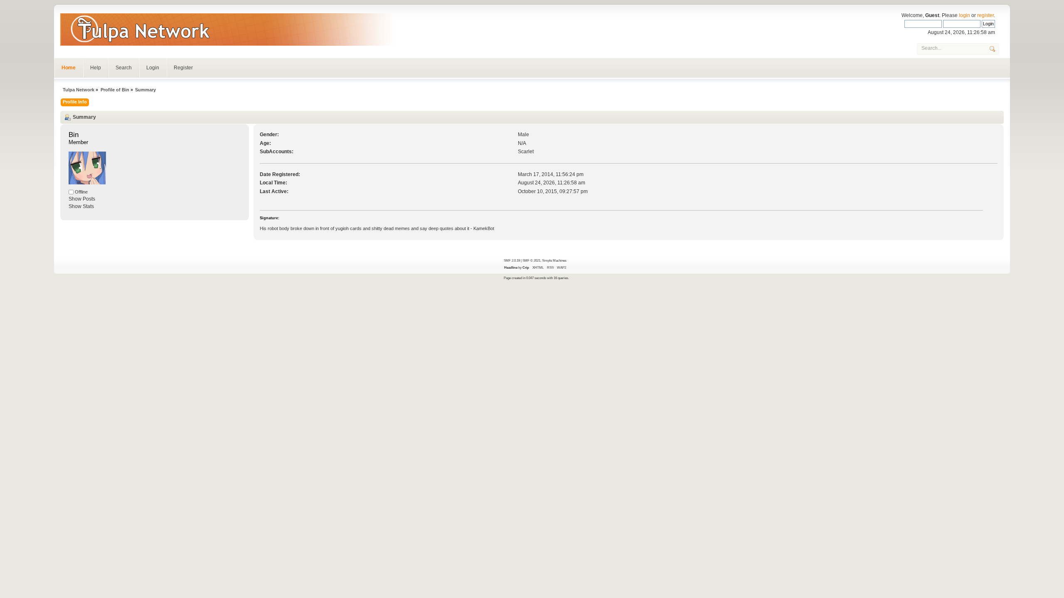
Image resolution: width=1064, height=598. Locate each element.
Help (95, 68)
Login (152, 68)
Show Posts (82, 199)
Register (183, 68)
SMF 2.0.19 (512, 260)
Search (124, 68)
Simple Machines (554, 260)
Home (69, 68)
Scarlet (526, 151)
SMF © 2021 (531, 260)
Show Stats (81, 206)
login (964, 15)
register (985, 15)
